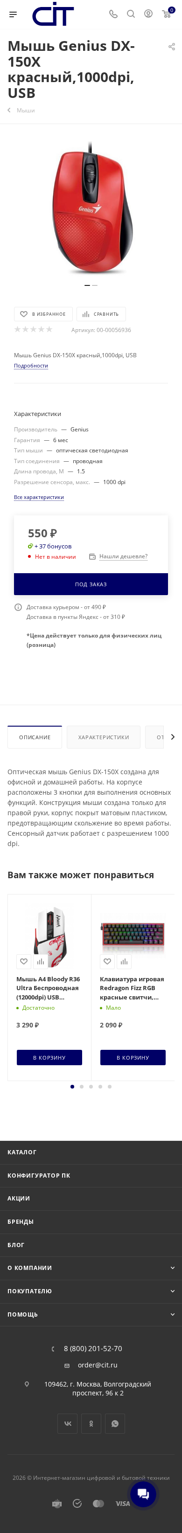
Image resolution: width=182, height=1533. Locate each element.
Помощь (22, 1314)
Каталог (22, 1152)
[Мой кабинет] (148, 14)
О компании (29, 1268)
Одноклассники (91, 1424)
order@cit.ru (98, 1365)
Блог (16, 1245)
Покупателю (29, 1291)
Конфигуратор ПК (38, 1175)
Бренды (20, 1222)
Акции (18, 1198)
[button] (72, 1086)
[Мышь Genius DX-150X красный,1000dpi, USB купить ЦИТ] (91, 208)
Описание (34, 737)
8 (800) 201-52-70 (93, 1348)
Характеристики (103, 737)
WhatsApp (115, 1424)
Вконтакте (67, 1424)
